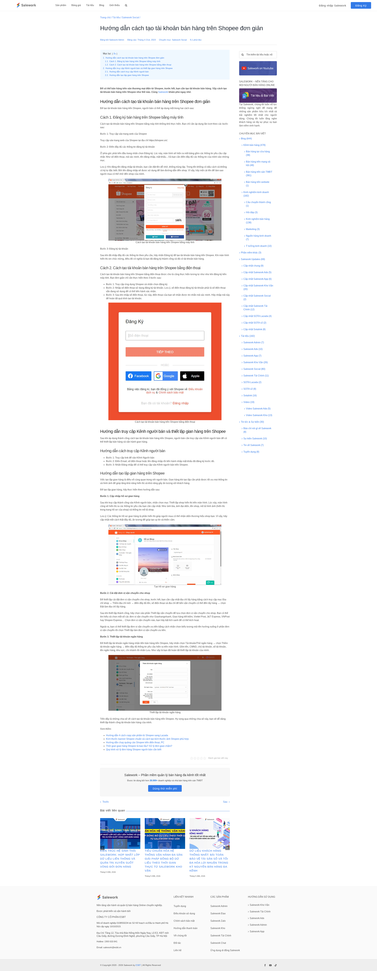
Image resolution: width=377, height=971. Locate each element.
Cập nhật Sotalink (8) (254, 329)
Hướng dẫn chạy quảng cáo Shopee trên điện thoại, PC (135, 742)
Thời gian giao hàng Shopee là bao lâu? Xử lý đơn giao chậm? (139, 746)
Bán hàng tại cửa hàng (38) (258, 153)
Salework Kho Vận (259, 905)
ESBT (138, 965)
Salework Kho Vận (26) (255, 362)
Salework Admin (116, 40)
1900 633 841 (110, 941)
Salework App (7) (252, 355)
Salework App (257, 931)
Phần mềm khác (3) (251, 252)
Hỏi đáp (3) (252, 212)
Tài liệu (116, 17)
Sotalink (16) (250, 395)
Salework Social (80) (254, 369)
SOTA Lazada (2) (252, 382)
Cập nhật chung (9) (253, 265)
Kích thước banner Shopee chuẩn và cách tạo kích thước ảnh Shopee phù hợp (147, 739)
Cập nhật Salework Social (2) (257, 297)
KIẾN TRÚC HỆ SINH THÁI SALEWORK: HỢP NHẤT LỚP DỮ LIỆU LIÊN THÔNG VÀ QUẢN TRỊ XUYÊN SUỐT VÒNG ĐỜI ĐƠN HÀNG (120, 858)
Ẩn (115, 54)
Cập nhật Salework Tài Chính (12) (255, 308)
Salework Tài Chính (260, 911)
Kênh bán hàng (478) (254, 145)
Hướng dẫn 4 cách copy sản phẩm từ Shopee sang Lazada (137, 735)
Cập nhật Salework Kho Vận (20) (258, 287)
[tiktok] (276, 965)
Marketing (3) (253, 229)
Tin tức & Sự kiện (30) (252, 422)
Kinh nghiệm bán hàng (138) (258, 221)
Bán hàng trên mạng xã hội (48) (258, 163)
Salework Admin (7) (253, 342)
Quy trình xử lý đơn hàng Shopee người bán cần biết (133, 749)
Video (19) (248, 402)
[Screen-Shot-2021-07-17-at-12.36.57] (258, 62)
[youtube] (270, 965)
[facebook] (265, 965)
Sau (225, 802)
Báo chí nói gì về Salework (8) (257, 430)
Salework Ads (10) (253, 349)
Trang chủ (105, 17)
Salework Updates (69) (253, 259)
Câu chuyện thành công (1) (258, 204)
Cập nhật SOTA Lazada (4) (257, 316)
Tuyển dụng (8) (251, 452)
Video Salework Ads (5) (258, 408)
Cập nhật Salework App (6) (257, 279)
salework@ (108, 947)
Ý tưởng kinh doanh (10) (259, 246)
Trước (105, 802)
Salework (163, 92)
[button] (126, 5)
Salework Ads (257, 918)
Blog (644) (246, 138)
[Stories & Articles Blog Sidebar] (258, 89)
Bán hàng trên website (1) (257, 184)
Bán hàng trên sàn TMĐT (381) (259, 174)
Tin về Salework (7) (253, 445)
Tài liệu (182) (248, 336)
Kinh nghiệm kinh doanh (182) (256, 194)
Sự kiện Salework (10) (255, 438)
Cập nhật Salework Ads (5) (257, 272)
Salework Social (130, 17)
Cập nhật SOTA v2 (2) (254, 322)
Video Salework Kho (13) (259, 415)
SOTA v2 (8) (249, 389)
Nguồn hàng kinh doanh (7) (258, 238)
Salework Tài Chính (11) (256, 375)
